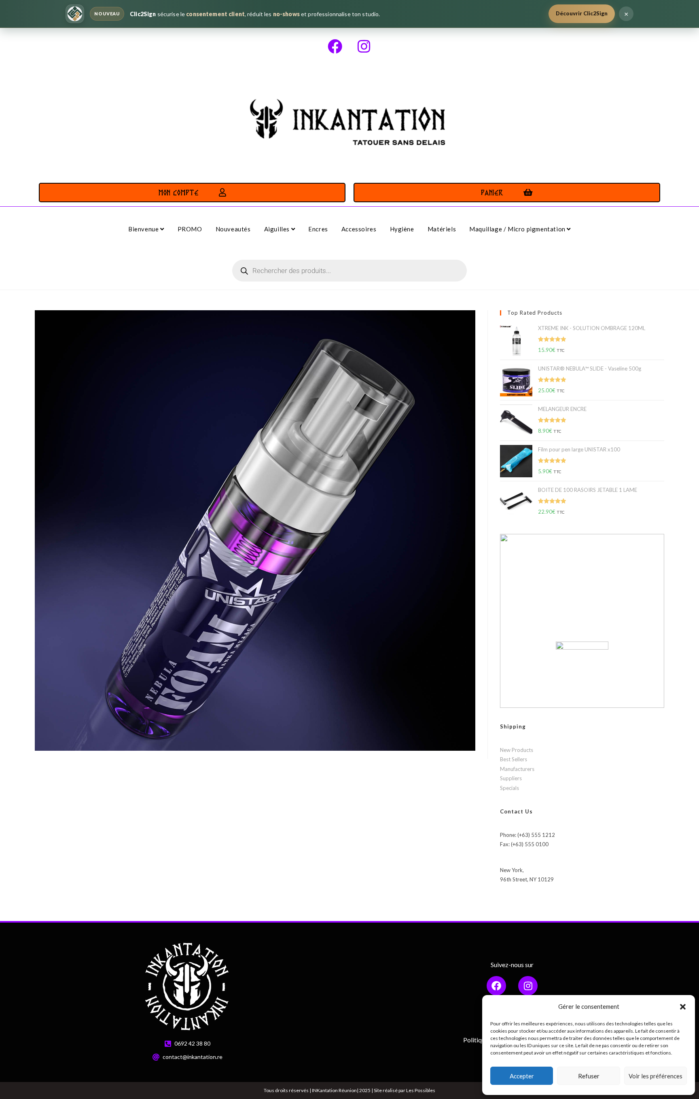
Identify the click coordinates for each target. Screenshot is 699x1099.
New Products (516, 750)
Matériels (442, 229)
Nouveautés (233, 229)
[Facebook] (335, 46)
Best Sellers (513, 759)
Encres (318, 229)
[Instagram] (364, 46)
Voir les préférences (655, 1076)
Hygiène (402, 229)
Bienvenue (144, 229)
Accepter (522, 1076)
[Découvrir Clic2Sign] (75, 13)
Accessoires (359, 229)
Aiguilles (277, 229)
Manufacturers (517, 769)
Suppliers (511, 778)
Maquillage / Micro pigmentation (518, 229)
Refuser (588, 1076)
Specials (509, 788)
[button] (683, 1007)
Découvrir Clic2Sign (582, 13)
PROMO (190, 229)
